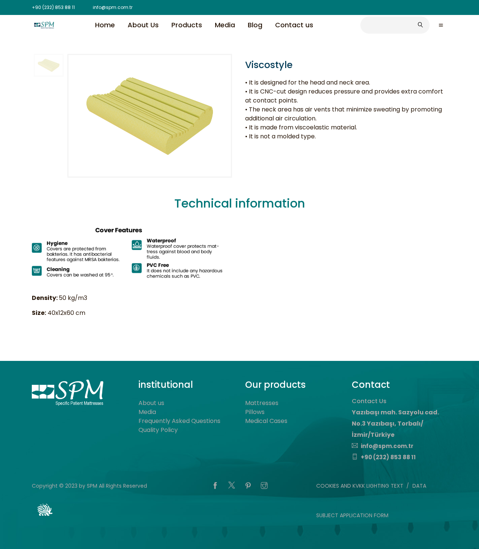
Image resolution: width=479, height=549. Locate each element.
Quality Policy (158, 430)
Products (186, 24)
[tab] (239, 205)
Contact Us (369, 401)
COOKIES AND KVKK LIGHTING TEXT (359, 486)
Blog (255, 24)
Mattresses (261, 403)
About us (151, 403)
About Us (143, 24)
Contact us (294, 24)
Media (225, 24)
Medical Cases (266, 421)
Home (105, 24)
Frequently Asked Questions (179, 421)
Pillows (255, 412)
